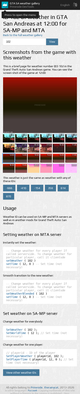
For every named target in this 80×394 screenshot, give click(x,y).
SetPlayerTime (16, 359)
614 (63, 188)
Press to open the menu (20, 14)
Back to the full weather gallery (22, 35)
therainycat (51, 387)
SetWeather (14, 329)
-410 (23, 188)
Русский (33, 390)
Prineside (37, 387)
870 (8, 196)
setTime (12, 264)
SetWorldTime (16, 333)
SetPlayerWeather (19, 356)
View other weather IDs (21, 372)
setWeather (14, 260)
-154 (37, 188)
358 (50, 188)
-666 (9, 188)
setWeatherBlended (20, 293)
